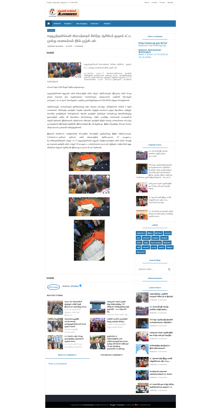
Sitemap (170, 2)
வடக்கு (154, 247)
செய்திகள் (68, 23)
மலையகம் (146, 247)
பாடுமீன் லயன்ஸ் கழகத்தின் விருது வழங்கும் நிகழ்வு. (117, 320)
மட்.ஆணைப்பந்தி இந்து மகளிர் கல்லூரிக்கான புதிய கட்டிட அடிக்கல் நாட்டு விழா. (160, 199)
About (147, 2)
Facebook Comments (112, 355)
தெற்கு (146, 242)
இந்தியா (150, 233)
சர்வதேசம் (107, 23)
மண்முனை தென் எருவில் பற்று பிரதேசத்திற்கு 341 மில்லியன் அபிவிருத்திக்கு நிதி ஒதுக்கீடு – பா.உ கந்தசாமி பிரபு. (118, 306)
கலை (138, 238)
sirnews (75, 286)
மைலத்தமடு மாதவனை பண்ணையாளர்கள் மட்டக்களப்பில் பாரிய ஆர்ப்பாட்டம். (162, 372)
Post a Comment (57, 363)
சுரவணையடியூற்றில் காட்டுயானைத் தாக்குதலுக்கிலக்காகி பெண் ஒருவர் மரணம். (75, 323)
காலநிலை (155, 238)
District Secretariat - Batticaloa (150, 50)
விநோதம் (170, 247)
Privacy (162, 2)
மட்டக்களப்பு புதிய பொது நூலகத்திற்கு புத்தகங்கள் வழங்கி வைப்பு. (74, 338)
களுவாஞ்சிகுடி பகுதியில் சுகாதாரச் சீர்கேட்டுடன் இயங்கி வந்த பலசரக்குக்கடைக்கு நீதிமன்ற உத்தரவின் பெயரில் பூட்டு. (161, 295)
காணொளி (57, 23)
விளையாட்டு (141, 252)
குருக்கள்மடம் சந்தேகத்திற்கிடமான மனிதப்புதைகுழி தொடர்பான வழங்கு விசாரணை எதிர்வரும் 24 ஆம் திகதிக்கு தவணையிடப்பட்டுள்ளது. (118, 342)
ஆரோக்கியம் (141, 233)
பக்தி (138, 247)
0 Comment (79, 46)
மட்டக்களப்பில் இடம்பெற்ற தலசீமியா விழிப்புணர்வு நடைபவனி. (158, 153)
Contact (154, 2)
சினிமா (139, 242)
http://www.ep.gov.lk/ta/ (153, 43)
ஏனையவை (95, 23)
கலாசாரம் (168, 233)
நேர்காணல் (167, 242)
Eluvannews (88, 405)
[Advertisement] (155, 101)
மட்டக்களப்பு (51, 30)
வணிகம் (161, 247)
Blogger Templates (117, 405)
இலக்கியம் (158, 233)
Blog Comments (68, 355)
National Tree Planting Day (152, 45)
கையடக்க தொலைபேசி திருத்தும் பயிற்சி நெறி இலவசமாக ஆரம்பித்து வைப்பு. (76, 304)
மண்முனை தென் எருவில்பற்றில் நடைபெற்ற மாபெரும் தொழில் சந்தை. (160, 186)
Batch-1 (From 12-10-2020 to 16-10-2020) (153, 56)
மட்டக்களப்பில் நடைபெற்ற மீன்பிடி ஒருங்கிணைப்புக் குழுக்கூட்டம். (162, 385)
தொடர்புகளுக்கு (81, 23)
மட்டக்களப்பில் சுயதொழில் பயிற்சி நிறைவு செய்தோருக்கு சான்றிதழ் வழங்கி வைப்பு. (161, 213)
